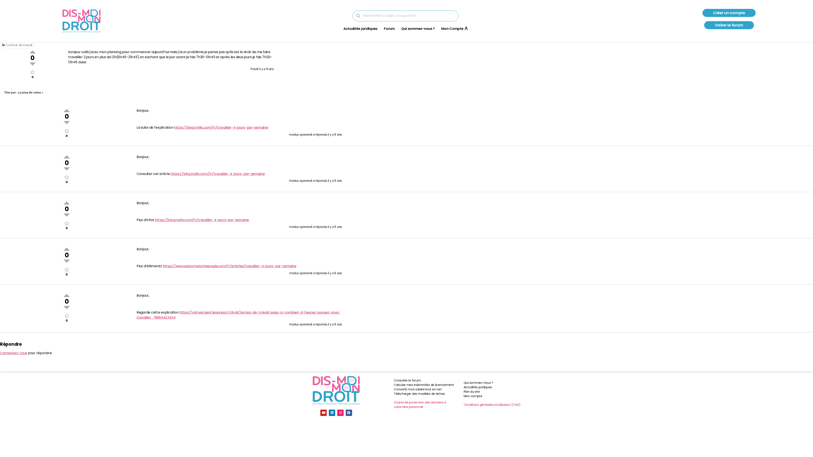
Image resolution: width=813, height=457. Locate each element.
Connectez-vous (13, 353)
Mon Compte (452, 28)
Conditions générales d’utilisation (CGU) (492, 405)
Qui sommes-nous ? (418, 28)
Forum (389, 28)
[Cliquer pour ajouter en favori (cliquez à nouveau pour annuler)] (32, 72)
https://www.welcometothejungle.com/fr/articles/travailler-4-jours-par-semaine (229, 266)
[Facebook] (349, 413)
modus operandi (300, 135)
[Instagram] (340, 413)
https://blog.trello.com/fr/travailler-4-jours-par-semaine (221, 127)
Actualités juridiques (360, 28)
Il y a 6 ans (267, 69)
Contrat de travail (18, 45)
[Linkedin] (332, 413)
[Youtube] (323, 413)
